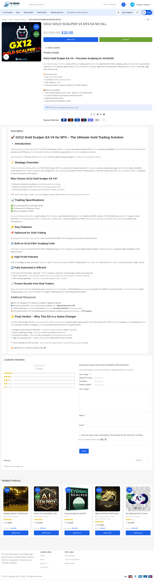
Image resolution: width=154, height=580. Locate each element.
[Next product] (151, 19)
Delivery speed (85, 385)
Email (82, 425)
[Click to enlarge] (6, 57)
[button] (15, 532)
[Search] (123, 4)
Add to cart (71, 39)
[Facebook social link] (91, 114)
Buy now (126, 39)
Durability (83, 381)
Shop (42, 559)
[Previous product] (145, 19)
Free (108, 519)
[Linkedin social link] (100, 114)
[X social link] (94, 114)
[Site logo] (12, 4)
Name (82, 415)
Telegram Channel (54, 303)
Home (4, 19)
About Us (43, 563)
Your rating (84, 374)
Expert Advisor (20, 19)
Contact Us (44, 567)
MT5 (112, 516)
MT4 (10, 19)
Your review (84, 389)
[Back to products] (148, 19)
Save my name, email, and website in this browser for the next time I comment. (112, 435)
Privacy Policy (70, 556)
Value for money (86, 378)
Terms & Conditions (72, 559)
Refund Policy (70, 563)
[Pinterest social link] (97, 114)
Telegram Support (143, 4)
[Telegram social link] (104, 114)
